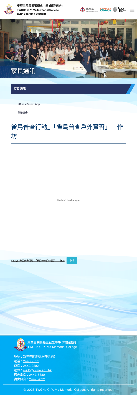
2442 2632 (37, 379)
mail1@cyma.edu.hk (37, 370)
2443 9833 (31, 361)
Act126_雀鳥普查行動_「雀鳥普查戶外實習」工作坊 (38, 260)
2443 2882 (31, 366)
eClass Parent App (29, 104)
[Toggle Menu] (132, 10)
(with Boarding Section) (31, 13)
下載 (71, 260)
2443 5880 (37, 374)
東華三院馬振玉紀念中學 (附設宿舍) (40, 5)
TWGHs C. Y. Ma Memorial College (38, 9)
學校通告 (23, 112)
